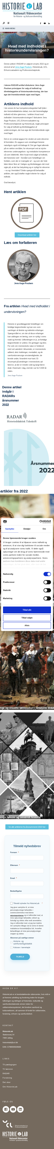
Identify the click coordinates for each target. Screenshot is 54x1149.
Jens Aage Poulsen (23, 67)
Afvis (27, 625)
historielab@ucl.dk (10, 1042)
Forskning (7, 1078)
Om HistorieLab (10, 1087)
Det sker (7, 1082)
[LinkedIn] (49, 23)
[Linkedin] (20, 1109)
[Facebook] (40, 23)
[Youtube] (13, 1109)
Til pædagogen (10, 1065)
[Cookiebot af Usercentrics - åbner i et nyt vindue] (39, 521)
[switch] (47, 582)
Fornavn (13, 852)
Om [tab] (44, 529)
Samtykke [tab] (9, 529)
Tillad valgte (27, 618)
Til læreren (8, 1069)
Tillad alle (27, 610)
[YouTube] (45, 23)
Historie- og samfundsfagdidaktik (22, 942)
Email (12, 878)
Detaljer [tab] (27, 529)
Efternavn (14, 865)
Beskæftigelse (16, 891)
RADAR (6, 1074)
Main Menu (10, 28)
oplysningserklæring (16, 915)
